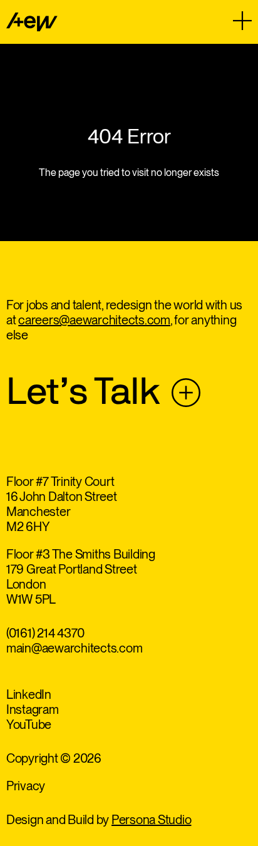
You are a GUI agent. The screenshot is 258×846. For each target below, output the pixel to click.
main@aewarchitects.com (74, 648)
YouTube (28, 724)
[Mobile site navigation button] (242, 20)
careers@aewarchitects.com (94, 320)
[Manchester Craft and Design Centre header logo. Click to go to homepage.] (32, 22)
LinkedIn (28, 694)
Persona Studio (151, 819)
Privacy (25, 785)
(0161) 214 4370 (45, 633)
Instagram (32, 709)
